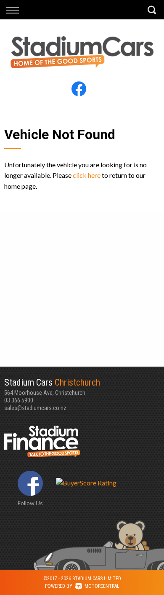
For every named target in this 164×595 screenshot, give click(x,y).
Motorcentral (102, 586)
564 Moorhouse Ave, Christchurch (52, 386)
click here (87, 175)
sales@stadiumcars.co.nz (35, 408)
